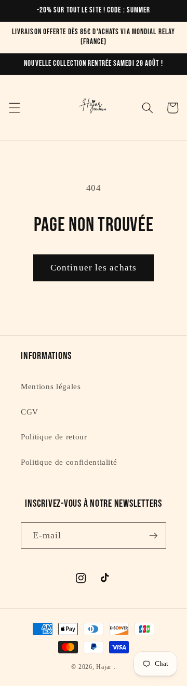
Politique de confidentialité (69, 462)
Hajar (104, 666)
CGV (29, 411)
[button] (14, 107)
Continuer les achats (93, 268)
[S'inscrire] (153, 535)
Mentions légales (51, 386)
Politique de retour (54, 436)
